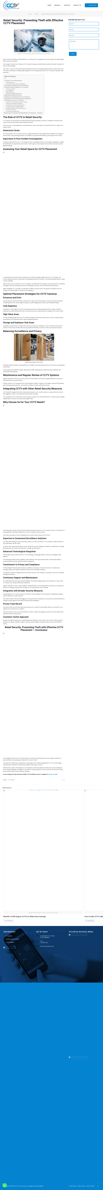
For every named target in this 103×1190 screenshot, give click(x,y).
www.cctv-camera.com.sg (47, 946)
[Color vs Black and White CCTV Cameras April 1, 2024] (1, 1183)
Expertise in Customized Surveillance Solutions (17, 102)
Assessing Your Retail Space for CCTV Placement (17, 85)
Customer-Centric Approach (13, 111)
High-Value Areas (10, 92)
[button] (4, 1185)
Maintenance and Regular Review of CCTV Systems (17, 97)
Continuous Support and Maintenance (15, 106)
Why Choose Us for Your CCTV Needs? (14, 100)
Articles (37, 14)
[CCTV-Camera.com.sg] (11, 5)
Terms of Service (90, 1186)
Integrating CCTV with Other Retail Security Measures (18, 98)
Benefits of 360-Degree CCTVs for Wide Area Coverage (24, 916)
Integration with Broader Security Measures (16, 108)
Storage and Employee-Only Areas (14, 93)
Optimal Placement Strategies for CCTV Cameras (16, 87)
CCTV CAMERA (10, 942)
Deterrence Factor (11, 82)
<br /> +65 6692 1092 (44, 941)
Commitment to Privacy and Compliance (16, 105)
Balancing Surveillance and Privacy (13, 95)
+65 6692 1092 (92, 5)
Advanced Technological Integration (15, 103)
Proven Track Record (11, 109)
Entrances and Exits (11, 88)
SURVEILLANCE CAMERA (12, 939)
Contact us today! (53, 774)
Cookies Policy (81, 1186)
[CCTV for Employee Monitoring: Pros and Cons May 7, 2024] (101, 1183)
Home (30, 14)
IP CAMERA (9, 936)
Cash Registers (10, 90)
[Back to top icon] (98, 1186)
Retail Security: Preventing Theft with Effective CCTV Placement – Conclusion (23, 113)
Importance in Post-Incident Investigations (16, 83)
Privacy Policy (72, 1186)
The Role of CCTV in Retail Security (13, 80)
